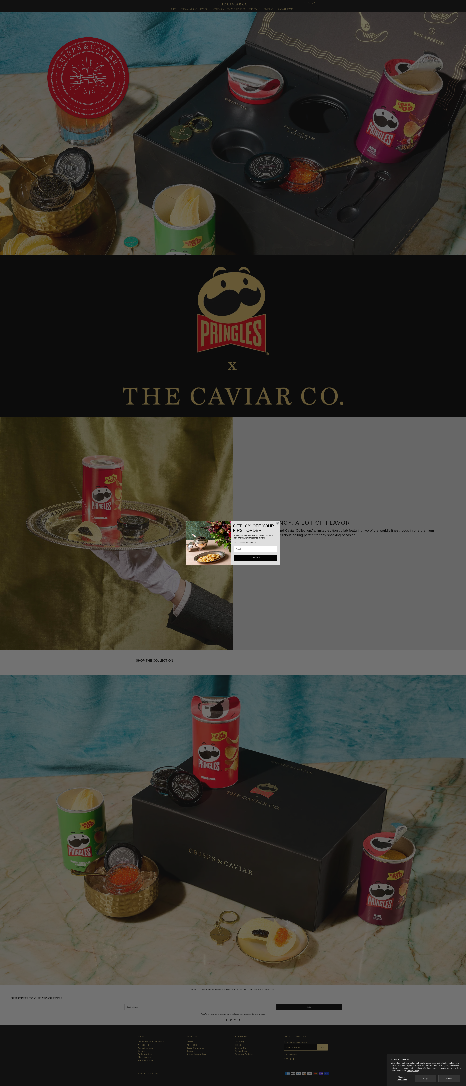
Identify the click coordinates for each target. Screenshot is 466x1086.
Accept (425, 1078)
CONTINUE (255, 557)
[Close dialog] (277, 523)
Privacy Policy (413, 1071)
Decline (449, 1078)
